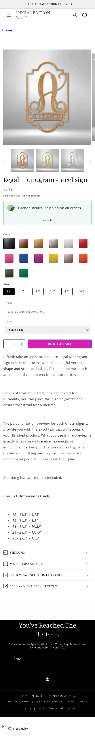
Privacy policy (53, 701)
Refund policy (31, 701)
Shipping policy (35, 708)
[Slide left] (5, 162)
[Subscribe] (81, 659)
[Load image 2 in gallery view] (47, 160)
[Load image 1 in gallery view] (22, 160)
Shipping (8, 195)
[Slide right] (90, 162)
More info (47, 220)
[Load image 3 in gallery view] (72, 160)
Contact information (62, 708)
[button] (9, 15)
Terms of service (76, 701)
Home (7, 30)
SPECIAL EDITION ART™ (44, 696)
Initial (9, 321)
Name (9, 303)
